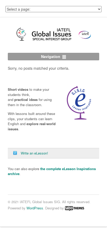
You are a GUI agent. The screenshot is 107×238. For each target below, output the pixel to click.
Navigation (50, 56)
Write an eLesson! (34, 153)
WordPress (34, 207)
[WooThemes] (74, 207)
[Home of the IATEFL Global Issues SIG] (53, 40)
